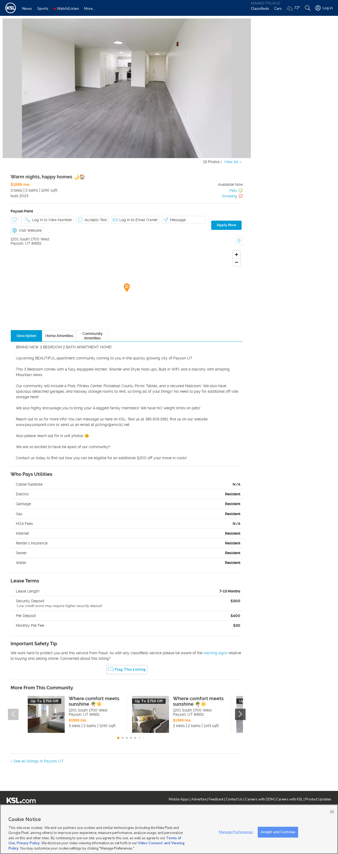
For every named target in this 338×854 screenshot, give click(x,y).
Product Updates (318, 799)
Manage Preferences (236, 831)
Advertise (198, 799)
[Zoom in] (236, 254)
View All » (232, 162)
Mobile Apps (179, 799)
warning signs (215, 653)
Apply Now (226, 224)
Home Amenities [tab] (59, 336)
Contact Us (234, 799)
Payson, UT (20, 243)
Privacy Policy (28, 843)
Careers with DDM (259, 799)
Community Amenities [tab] (92, 335)
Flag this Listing (130, 669)
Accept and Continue (278, 831)
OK (332, 812)
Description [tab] (26, 336)
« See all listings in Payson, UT (37, 761)
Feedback (216, 799)
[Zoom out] (236, 262)
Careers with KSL (289, 799)
